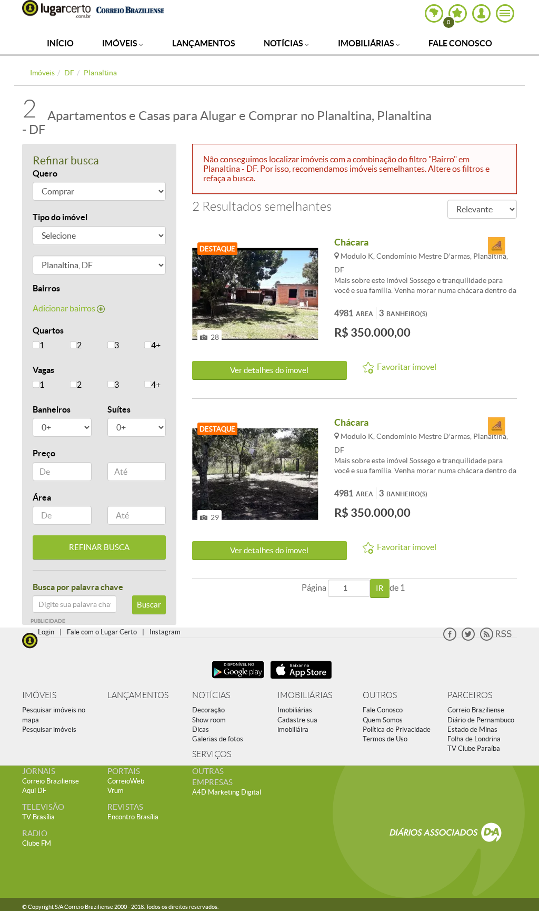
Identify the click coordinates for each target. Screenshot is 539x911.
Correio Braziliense (475, 710)
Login (46, 632)
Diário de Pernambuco (480, 720)
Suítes (119, 409)
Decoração (208, 710)
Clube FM (36, 843)
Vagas (43, 370)
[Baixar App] (238, 680)
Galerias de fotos (217, 739)
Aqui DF (34, 791)
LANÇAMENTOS (137, 695)
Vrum (115, 791)
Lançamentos (203, 43)
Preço (44, 453)
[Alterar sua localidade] (434, 13)
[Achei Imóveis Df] (496, 246)
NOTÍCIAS (211, 695)
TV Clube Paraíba (473, 748)
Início (60, 43)
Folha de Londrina (474, 739)
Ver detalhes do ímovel (269, 370)
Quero (45, 173)
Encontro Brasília (132, 817)
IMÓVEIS (39, 695)
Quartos (48, 330)
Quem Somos (383, 720)
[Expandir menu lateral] (505, 13)
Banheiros (52, 409)
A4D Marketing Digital (226, 792)
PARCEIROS (469, 695)
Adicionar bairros (65, 308)
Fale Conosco (460, 43)
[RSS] (496, 638)
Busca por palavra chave (78, 587)
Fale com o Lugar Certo (102, 632)
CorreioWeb (125, 781)
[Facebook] (449, 638)
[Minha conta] (481, 13)
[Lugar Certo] (30, 639)
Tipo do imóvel (60, 217)
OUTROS (380, 695)
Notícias (284, 43)
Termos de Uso (385, 739)
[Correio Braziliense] (130, 8)
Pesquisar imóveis (49, 729)
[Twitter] (468, 638)
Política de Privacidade (397, 729)
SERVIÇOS (211, 754)
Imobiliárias (367, 43)
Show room (209, 720)
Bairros (46, 288)
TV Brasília (38, 817)
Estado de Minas (472, 729)
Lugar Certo (56, 9)
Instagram (165, 632)
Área (42, 497)
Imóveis (120, 43)
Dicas (200, 729)
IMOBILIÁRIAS (304, 695)
